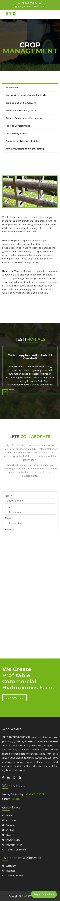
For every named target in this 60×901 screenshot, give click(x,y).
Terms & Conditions (16, 849)
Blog (8, 835)
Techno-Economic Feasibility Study (26, 95)
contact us (14, 697)
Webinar (10, 825)
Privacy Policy (13, 839)
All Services (12, 87)
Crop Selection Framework (21, 103)
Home (9, 815)
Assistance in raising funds (21, 110)
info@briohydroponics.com (30, 6)
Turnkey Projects (14, 875)
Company (11, 820)
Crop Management (16, 133)
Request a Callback (44, 894)
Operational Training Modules (23, 141)
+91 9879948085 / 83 (30, 2)
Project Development (18, 125)
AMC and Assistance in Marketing (25, 148)
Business (10, 870)
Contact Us (11, 830)
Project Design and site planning (24, 118)
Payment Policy (14, 844)
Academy (11, 865)
